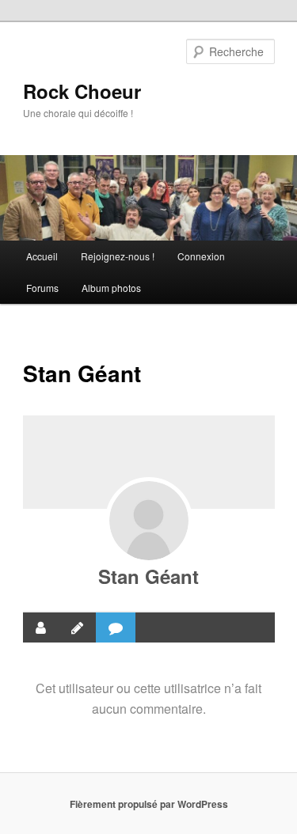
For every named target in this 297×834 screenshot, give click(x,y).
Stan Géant (148, 576)
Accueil (42, 256)
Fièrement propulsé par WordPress (149, 804)
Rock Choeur (82, 91)
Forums (42, 287)
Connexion (201, 256)
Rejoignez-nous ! (117, 256)
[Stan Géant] (148, 520)
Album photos (111, 287)
